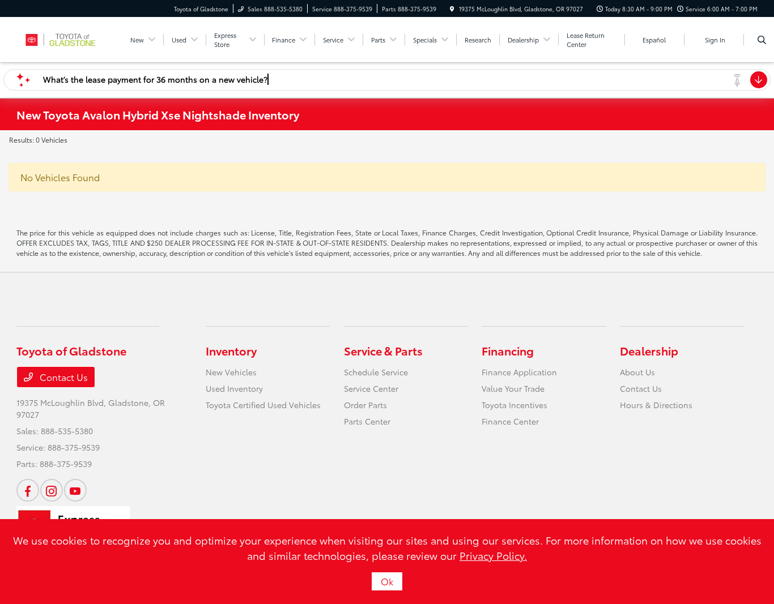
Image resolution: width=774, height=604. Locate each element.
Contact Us (62, 376)
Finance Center (510, 421)
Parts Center (367, 421)
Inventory (231, 350)
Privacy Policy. (493, 555)
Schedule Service (376, 372)
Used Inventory (234, 388)
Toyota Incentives (514, 404)
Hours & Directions (656, 404)
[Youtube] (75, 490)
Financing (508, 350)
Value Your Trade (513, 388)
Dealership (649, 350)
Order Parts (365, 404)
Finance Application (519, 372)
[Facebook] (27, 490)
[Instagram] (51, 490)
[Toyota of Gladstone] (67, 37)
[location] (452, 9)
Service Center (371, 388)
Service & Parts (383, 350)
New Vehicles (231, 372)
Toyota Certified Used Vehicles (263, 404)
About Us (637, 372)
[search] (762, 39)
